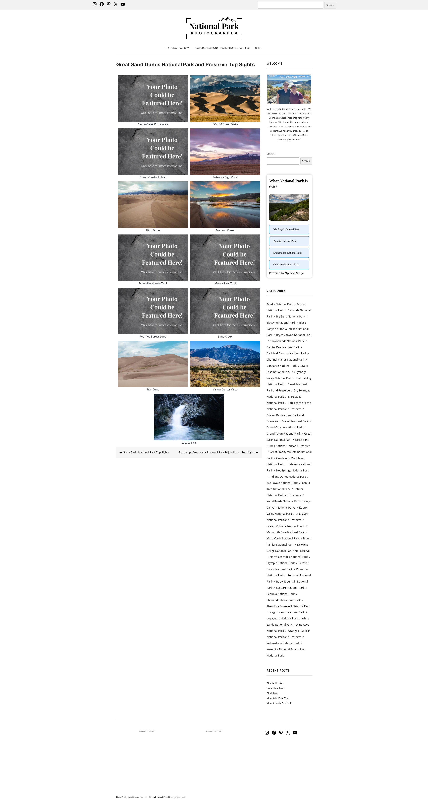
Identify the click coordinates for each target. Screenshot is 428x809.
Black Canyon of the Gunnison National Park (288, 329)
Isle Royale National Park (282, 483)
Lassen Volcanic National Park (285, 526)
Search (330, 5)
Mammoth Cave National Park (285, 532)
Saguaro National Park (290, 588)
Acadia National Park (280, 304)
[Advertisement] (147, 759)
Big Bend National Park (290, 316)
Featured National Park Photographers (222, 48)
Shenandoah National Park (283, 600)
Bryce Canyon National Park (293, 335)
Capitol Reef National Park (283, 347)
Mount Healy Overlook (279, 703)
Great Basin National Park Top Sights (145, 452)
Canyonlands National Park (287, 341)
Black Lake (272, 693)
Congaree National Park (282, 366)
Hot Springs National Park (292, 470)
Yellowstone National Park (283, 643)
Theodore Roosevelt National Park (288, 606)
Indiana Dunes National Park (288, 476)
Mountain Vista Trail (278, 698)
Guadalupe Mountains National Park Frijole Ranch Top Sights (217, 452)
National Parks (176, 48)
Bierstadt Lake (275, 683)
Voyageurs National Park (282, 618)
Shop (258, 48)
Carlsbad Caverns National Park (286, 353)
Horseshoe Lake (275, 688)
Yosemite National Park (281, 649)
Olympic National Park (281, 563)
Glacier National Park (295, 421)
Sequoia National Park (281, 594)
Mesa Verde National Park (283, 538)
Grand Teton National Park (283, 433)
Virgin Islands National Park (287, 612)
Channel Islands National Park (285, 359)
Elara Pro (120, 797)
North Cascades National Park (289, 557)
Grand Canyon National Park (285, 427)
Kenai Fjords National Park (283, 501)
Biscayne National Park (281, 323)
